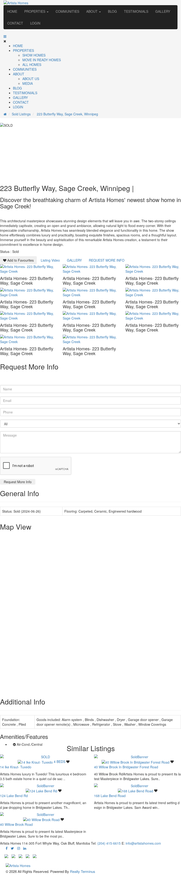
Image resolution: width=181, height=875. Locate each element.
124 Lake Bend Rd (14, 795)
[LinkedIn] (24, 848)
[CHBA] (13, 855)
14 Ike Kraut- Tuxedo (15, 767)
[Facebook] (7, 848)
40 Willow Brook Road (16, 824)
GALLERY (20, 97)
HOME (18, 45)
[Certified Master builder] (20, 855)
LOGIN (18, 107)
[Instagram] (18, 848)
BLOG (17, 88)
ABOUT (92, 11)
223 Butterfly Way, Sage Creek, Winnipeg (67, 114)
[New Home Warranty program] (27, 855)
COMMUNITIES (25, 69)
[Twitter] (12, 848)
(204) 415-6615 (109, 843)
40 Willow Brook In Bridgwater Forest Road (126, 767)
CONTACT (21, 102)
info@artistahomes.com (143, 843)
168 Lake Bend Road (110, 795)
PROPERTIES (35, 11)
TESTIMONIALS (25, 92)
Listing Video (50, 260)
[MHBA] (6, 855)
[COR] (35, 855)
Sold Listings (21, 114)
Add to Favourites (20, 260)
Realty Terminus (82, 871)
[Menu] (5, 36)
